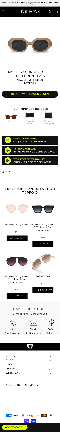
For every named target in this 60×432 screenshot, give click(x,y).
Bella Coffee (43, 276)
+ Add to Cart (17, 238)
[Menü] (3, 12)
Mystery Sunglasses (17, 224)
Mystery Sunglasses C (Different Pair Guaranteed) (17, 279)
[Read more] (30, 346)
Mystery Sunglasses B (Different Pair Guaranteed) (43, 227)
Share (8, 172)
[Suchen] (50, 12)
